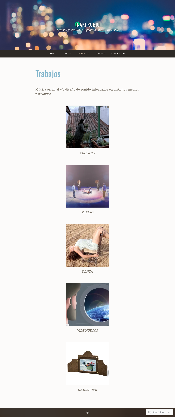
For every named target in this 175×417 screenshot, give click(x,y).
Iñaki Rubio (88, 24)
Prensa (100, 53)
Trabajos (83, 53)
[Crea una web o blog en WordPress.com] (87, 412)
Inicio (54, 53)
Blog (67, 53)
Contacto (118, 53)
